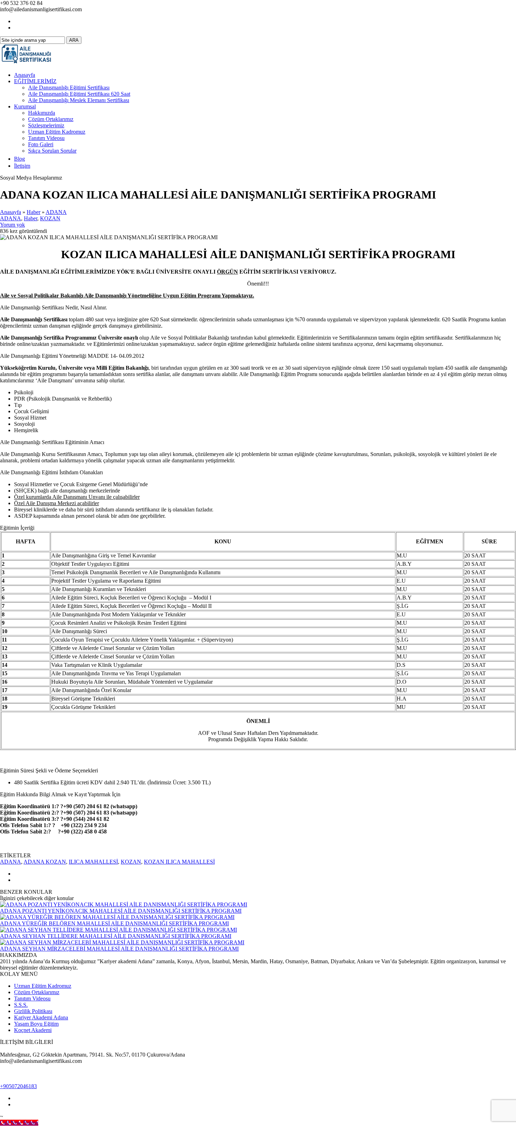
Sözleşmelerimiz (46, 125)
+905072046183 (18, 1086)
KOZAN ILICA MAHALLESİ (179, 862)
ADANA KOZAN (45, 862)
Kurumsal (25, 106)
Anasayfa (24, 75)
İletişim (22, 166)
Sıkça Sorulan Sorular (52, 151)
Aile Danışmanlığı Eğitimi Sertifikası (69, 88)
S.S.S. (21, 1005)
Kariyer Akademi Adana (41, 1017)
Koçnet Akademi (33, 1030)
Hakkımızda (41, 113)
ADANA (56, 212)
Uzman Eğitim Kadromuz (56, 132)
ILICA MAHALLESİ (93, 862)
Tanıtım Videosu (46, 138)
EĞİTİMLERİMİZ (35, 81)
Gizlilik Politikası (33, 1011)
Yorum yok (12, 225)
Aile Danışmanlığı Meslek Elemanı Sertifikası (78, 100)
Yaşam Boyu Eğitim (36, 1024)
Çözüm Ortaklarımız (50, 119)
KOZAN (50, 218)
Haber (33, 212)
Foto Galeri (40, 144)
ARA (74, 40)
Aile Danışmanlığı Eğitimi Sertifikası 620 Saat (79, 94)
